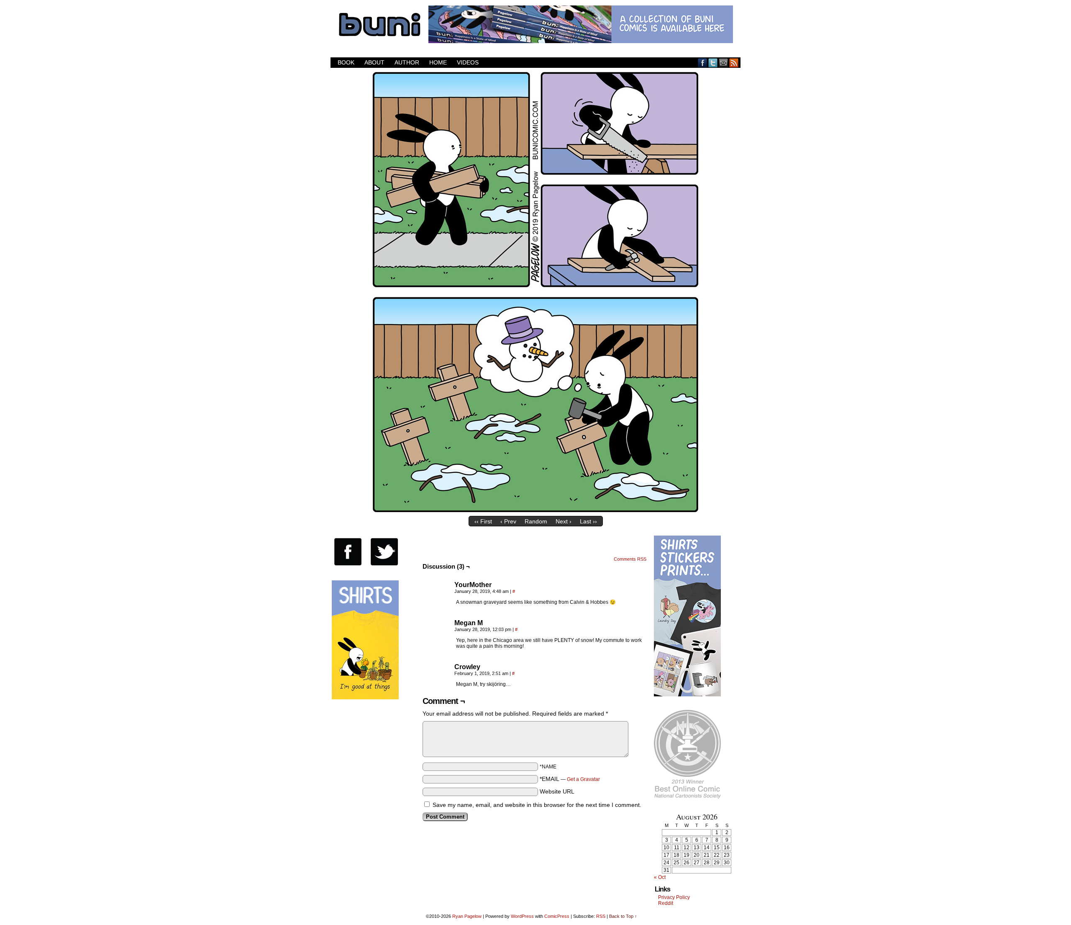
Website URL (557, 791)
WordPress (522, 916)
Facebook (702, 62)
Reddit (665, 903)
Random (536, 521)
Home (438, 62)
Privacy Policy (674, 897)
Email (723, 62)
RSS (734, 62)
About (374, 62)
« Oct (660, 877)
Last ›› (588, 521)
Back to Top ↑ (623, 916)
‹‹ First (483, 521)
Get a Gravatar (583, 779)
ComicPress (556, 916)
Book (346, 62)
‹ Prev (508, 521)
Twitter (713, 62)
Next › (563, 521)
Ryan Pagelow (467, 916)
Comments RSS (630, 559)
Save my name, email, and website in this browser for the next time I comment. (537, 804)
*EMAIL (570, 779)
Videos (468, 62)
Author (407, 62)
